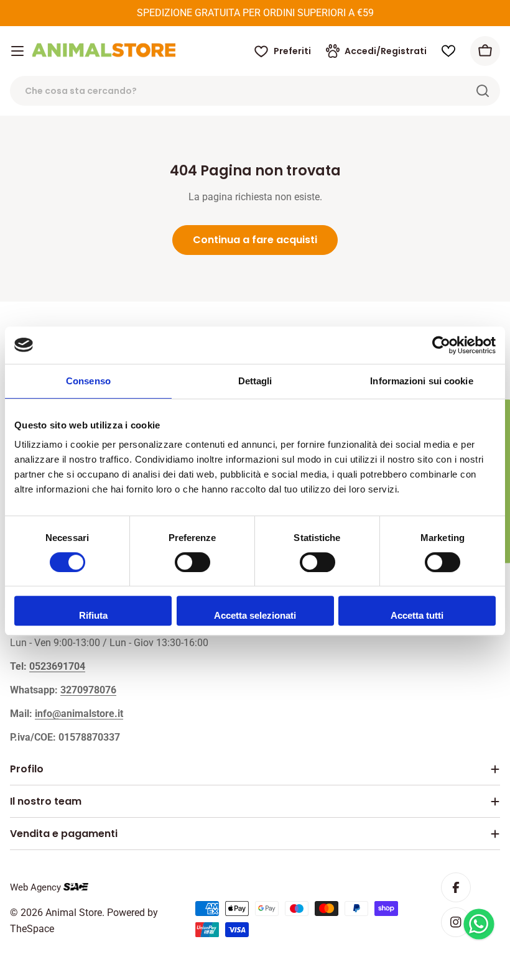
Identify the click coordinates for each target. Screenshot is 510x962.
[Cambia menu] (17, 51)
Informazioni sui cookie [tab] (421, 381)
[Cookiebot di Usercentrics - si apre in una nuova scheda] (441, 345)
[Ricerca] (482, 90)
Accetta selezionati (255, 615)
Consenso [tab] (88, 381)
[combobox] (255, 91)
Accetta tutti (417, 615)
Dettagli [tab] (255, 381)
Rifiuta (93, 615)
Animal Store (73, 912)
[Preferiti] (448, 51)
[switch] (192, 562)
